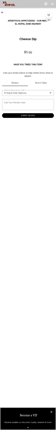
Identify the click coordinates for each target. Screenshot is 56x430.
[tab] (15, 83)
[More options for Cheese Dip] (49, 15)
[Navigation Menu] (52, 4)
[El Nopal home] (14, 4)
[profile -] (45, 3)
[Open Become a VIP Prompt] (28, 427)
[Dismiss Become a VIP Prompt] (51, 412)
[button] (3, 12)
